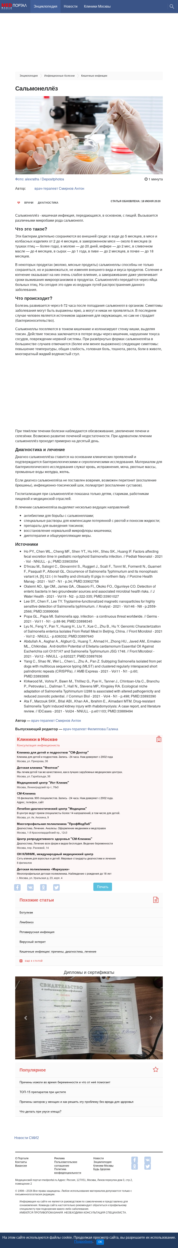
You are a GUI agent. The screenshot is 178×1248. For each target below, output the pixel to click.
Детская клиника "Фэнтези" (38, 767)
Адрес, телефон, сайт (30, 802)
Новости (70, 6)
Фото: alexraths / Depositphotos (39, 178)
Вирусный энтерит (33, 941)
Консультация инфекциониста (38, 745)
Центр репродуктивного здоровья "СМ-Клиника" (54, 838)
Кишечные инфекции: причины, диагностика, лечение (58, 951)
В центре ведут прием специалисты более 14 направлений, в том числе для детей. (68, 813)
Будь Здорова (101, 1169)
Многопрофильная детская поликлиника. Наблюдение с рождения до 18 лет (64, 873)
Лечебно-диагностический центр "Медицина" (52, 808)
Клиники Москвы (97, 6)
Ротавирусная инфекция (37, 932)
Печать (102, 886)
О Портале (22, 1158)
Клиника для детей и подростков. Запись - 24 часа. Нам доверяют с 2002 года (65, 756)
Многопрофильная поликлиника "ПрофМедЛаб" (54, 823)
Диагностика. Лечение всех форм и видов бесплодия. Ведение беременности (65, 843)
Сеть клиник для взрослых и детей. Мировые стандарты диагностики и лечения (66, 858)
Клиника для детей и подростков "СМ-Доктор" (53, 752)
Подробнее (83, 1241)
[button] (26, 1018)
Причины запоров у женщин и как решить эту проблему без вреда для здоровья (77, 1101)
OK (100, 1241)
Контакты (21, 1162)
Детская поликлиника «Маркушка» (43, 869)
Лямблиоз (26, 922)
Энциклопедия (45, 6)
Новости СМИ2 (26, 1138)
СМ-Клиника (26, 793)
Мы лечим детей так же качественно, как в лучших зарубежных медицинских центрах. (70, 772)
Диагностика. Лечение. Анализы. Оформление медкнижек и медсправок (61, 828)
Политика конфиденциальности (67, 1171)
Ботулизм (26, 912)
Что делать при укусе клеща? (40, 1111)
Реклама (59, 1158)
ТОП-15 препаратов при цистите (43, 1092)
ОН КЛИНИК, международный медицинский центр (55, 854)
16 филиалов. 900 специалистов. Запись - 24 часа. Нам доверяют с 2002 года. (65, 798)
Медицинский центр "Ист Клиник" (43, 782)
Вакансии (21, 1165)
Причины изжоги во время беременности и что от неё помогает (65, 1082)
